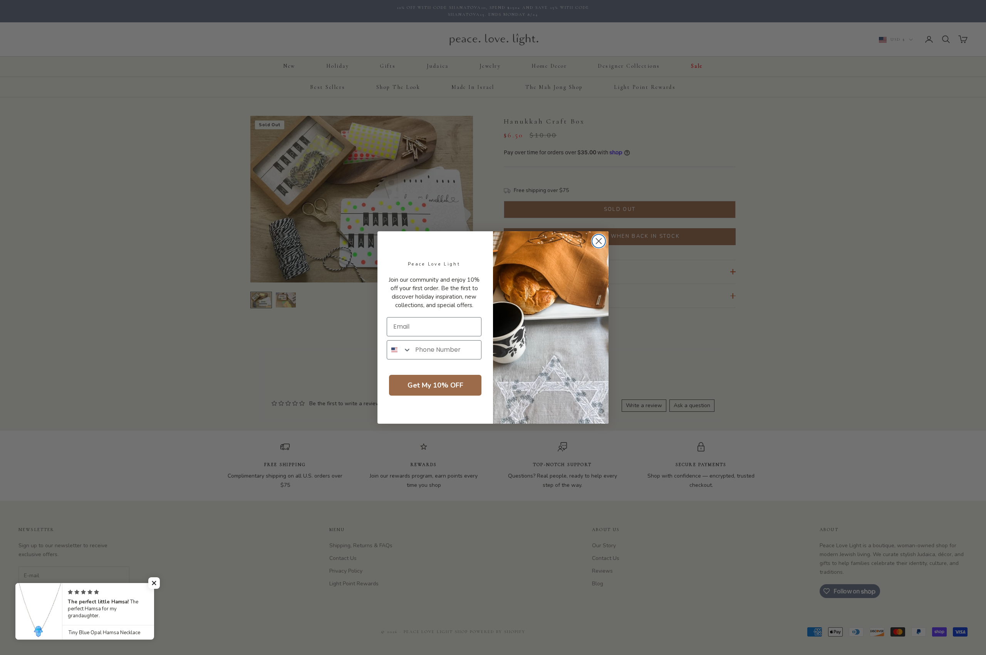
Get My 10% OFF (435, 385)
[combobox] (399, 350)
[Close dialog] (598, 241)
